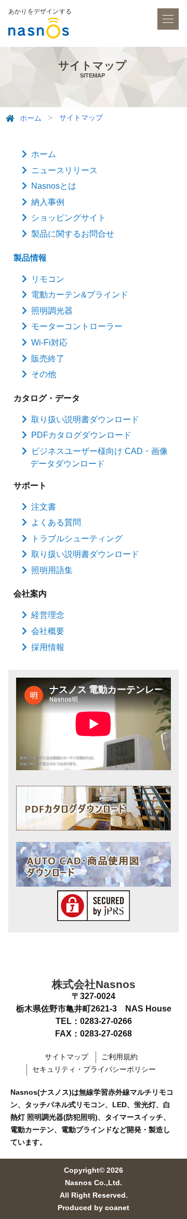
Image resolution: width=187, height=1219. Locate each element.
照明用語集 (52, 570)
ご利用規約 (119, 1057)
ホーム (31, 118)
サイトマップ (66, 1057)
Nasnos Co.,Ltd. (93, 1182)
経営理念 (47, 615)
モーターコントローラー (77, 326)
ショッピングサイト (68, 217)
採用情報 (47, 647)
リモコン (47, 279)
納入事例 (47, 202)
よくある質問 (56, 522)
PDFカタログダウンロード (81, 435)
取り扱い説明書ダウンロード (85, 419)
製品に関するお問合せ (72, 233)
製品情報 (30, 257)
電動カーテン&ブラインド (79, 294)
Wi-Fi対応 (49, 342)
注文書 (43, 506)
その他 (43, 374)
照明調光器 (52, 310)
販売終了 (47, 358)
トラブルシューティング (77, 538)
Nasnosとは (53, 185)
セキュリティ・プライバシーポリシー (94, 1069)
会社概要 (47, 631)
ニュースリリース (64, 170)
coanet (117, 1207)
